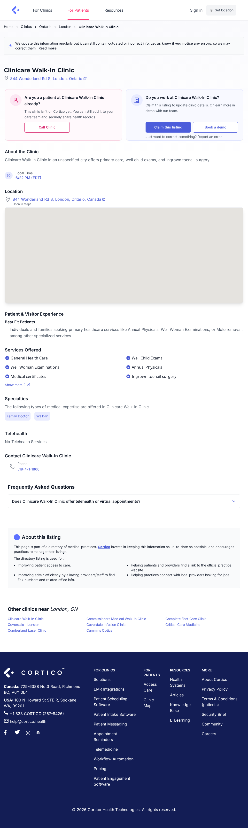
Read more (47, 48)
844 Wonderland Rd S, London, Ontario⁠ (46, 78)
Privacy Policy (215, 689)
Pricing (100, 768)
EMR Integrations (109, 689)
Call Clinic (47, 127)
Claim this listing (168, 127)
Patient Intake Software (115, 714)
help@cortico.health (28, 721)
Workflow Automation (113, 758)
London (65, 26)
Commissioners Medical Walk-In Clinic (116, 619)
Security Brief (214, 714)
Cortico (104, 547)
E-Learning (180, 720)
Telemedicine (106, 749)
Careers (209, 733)
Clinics (26, 26)
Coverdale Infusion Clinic (105, 624)
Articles (177, 695)
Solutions (102, 679)
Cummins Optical (99, 630)
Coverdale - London (23, 624)
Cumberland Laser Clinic (27, 630)
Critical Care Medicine (182, 624)
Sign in (196, 10)
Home (8, 26)
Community (212, 724)
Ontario (45, 26)
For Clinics (42, 10)
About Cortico (214, 679)
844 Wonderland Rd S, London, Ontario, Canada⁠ (57, 199)
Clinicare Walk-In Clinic (26, 619)
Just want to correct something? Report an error (184, 137)
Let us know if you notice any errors (181, 43)
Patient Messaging (110, 724)
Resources (113, 10)
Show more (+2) (17, 385)
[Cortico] (15, 10)
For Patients (78, 10)
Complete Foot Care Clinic (185, 619)
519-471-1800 (28, 469)
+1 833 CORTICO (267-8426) (37, 713)
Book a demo (215, 127)
